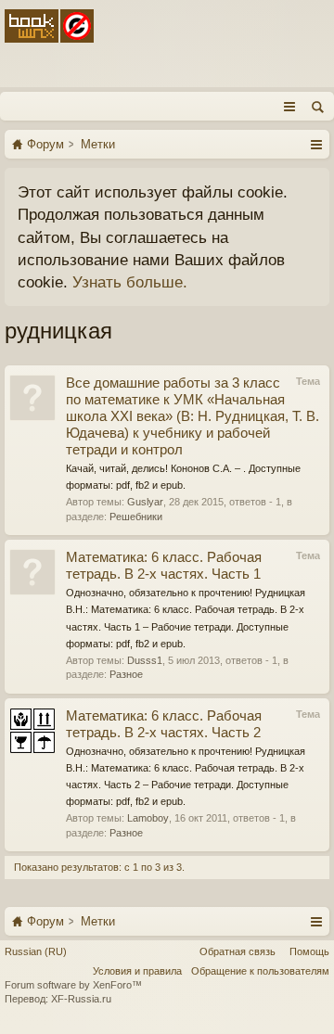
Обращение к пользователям (260, 971)
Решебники (135, 516)
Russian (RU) (36, 951)
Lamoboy (148, 817)
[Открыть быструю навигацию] (316, 143)
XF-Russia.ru (81, 998)
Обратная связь (237, 951)
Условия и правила (137, 971)
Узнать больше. (129, 282)
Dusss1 (144, 660)
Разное (126, 674)
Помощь (309, 951)
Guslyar (145, 501)
